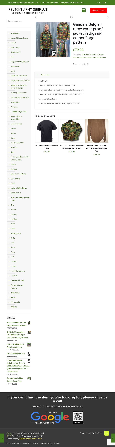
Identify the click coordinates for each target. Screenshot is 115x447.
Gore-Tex (14, 147)
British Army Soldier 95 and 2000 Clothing (19, 86)
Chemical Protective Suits (20, 97)
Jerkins (13, 164)
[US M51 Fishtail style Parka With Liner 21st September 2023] (2, 438)
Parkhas (14, 210)
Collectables (15, 102)
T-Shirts (13, 266)
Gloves (13, 138)
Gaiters (13, 133)
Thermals (14, 276)
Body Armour (15, 66)
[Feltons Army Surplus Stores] (28, 11)
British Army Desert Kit (19, 76)
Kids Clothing (15, 178)
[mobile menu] (84, 10)
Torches (13, 261)
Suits (12, 243)
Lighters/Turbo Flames (19, 188)
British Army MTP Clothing (20, 80)
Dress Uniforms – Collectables (17, 117)
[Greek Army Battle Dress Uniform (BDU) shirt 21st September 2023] (113, 438)
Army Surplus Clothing (89, 54)
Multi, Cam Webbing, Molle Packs (20, 199)
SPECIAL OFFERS (98, 10)
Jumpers (14, 169)
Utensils (13, 297)
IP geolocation (55, 443)
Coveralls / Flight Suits (18, 112)
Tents (13, 252)
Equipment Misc (16, 124)
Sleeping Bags (16, 233)
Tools (12, 257)
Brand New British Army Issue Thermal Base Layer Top (96, 148)
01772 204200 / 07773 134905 (48, 2)
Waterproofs (101, 57)
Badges (13, 43)
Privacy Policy (85, 433)
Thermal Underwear (18, 271)
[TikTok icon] (105, 3)
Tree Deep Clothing (17, 280)
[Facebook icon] (97, 3)
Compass (14, 107)
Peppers (14, 214)
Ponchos (14, 219)
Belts (12, 57)
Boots (13, 71)
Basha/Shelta (15, 52)
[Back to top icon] (106, 433)
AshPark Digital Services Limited (30, 439)
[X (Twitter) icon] (100, 3)
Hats (12, 152)
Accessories (15, 33)
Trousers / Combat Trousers (17, 286)
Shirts (13, 224)
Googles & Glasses (17, 143)
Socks (13, 238)
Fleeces (13, 128)
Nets (12, 205)
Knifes (13, 183)
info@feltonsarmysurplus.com (72, 2)
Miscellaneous (16, 193)
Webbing (14, 307)
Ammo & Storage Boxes (19, 38)
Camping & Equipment (19, 93)
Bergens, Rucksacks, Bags (20, 62)
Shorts (13, 228)
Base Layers (15, 47)
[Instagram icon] (102, 3)
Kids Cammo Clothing (18, 174)
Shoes (13, 247)
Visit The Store (97, 433)
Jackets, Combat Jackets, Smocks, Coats (20, 158)
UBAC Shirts (15, 293)
